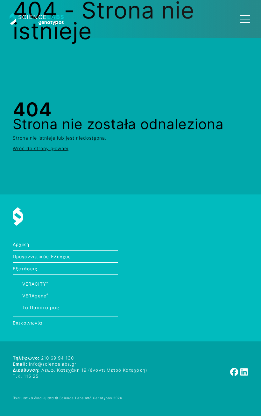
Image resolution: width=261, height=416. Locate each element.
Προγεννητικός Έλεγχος (42, 256)
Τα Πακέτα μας (40, 307)
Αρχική (21, 244)
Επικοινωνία (27, 322)
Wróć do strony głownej (40, 148)
